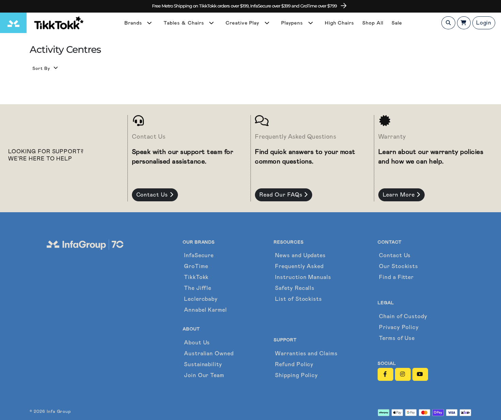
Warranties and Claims (306, 353)
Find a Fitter (396, 277)
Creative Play (243, 23)
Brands (134, 23)
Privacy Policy (399, 327)
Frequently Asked (299, 266)
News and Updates (300, 255)
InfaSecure (199, 255)
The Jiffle (198, 288)
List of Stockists (298, 298)
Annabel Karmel (205, 309)
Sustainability (203, 364)
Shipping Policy (296, 375)
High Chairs (339, 23)
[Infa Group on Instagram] (403, 374)
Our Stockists (398, 266)
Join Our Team (204, 375)
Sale (397, 23)
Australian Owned (209, 353)
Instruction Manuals (303, 277)
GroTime (196, 266)
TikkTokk (196, 277)
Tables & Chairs (185, 23)
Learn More (400, 194)
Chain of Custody (403, 316)
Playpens (293, 23)
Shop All (372, 23)
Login (484, 22)
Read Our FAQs (281, 194)
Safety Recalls (295, 288)
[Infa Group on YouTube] (420, 374)
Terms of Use (397, 338)
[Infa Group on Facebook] (385, 374)
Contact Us (153, 194)
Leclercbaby (201, 298)
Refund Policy (294, 364)
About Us (197, 342)
